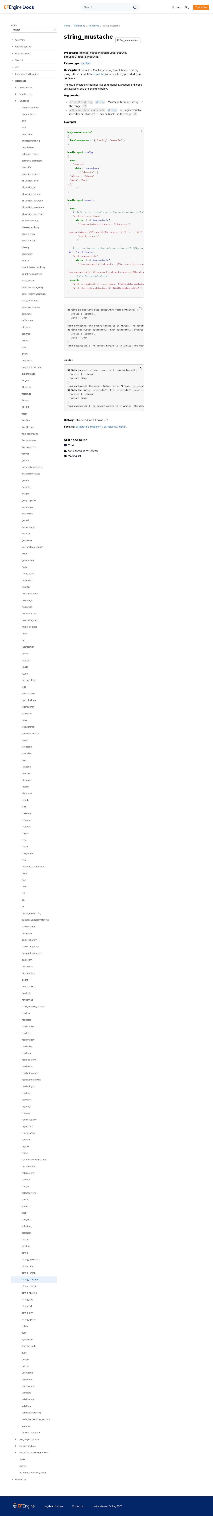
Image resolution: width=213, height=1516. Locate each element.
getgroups (27, 506)
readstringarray (30, 1072)
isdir (24, 686)
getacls (25, 460)
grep (24, 553)
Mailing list (74, 456)
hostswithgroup (30, 620)
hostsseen (27, 606)
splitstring (27, 1226)
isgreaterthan (29, 700)
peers (25, 979)
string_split (27, 1299)
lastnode (26, 766)
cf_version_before (31, 193)
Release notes (22, 53)
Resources (20, 1479)
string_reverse (29, 1292)
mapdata (26, 826)
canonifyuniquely (31, 173)
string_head (28, 1266)
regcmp (26, 1112)
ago (24, 120)
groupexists (28, 560)
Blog (187, 7)
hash (24, 566)
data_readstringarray (32, 287)
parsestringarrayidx (32, 953)
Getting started (23, 46)
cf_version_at (29, 187)
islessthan (27, 713)
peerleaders (28, 973)
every (25, 353)
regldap (26, 1139)
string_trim (27, 1312)
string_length (29, 1272)
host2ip (26, 586)
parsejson (27, 933)
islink (24, 720)
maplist (25, 833)
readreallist (27, 1066)
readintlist (27, 1046)
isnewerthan (28, 726)
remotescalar (28, 1166)
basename (27, 134)
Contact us (77, 1506)
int (23, 640)
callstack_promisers (32, 160)
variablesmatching (31, 1412)
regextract (27, 1126)
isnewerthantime (30, 733)
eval (24, 347)
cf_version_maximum (33, 207)
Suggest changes (128, 40)
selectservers (29, 1192)
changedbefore (30, 220)
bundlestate (28, 147)
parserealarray (29, 939)
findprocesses (29, 447)
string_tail (27, 1306)
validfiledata (28, 1399)
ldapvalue (27, 793)
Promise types (26, 94)
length (25, 799)
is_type (25, 673)
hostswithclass (29, 613)
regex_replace (29, 1119)
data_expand (28, 280)
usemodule (27, 1372)
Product (176, 7)
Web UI (19, 60)
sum (24, 1332)
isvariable (26, 753)
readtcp (26, 1092)
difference (27, 320)
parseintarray (28, 926)
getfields (26, 486)
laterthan (26, 773)
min (24, 859)
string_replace (29, 1286)
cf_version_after (30, 180)
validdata (26, 1392)
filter (24, 413)
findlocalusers (29, 440)
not (23, 879)
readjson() (96, 426)
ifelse (24, 633)
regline (25, 1146)
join (24, 759)
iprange (26, 660)
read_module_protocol (33, 1006)
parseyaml (27, 959)
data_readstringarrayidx (34, 293)
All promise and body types (32, 1472)
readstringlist (28, 1086)
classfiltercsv (28, 233)
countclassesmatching (33, 267)
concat (25, 260)
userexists (27, 1379)
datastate (27, 313)
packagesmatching (31, 913)
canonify (26, 167)
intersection (28, 646)
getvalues (27, 540)
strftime (26, 1246)
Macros (22, 1465)
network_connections (33, 866)
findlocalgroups (30, 433)
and (24, 127)
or (23, 906)
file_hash (26, 380)
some (25, 1206)
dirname (26, 327)
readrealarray (29, 1059)
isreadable (27, 746)
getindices (27, 513)
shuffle (25, 1199)
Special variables (27, 1445)
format (25, 453)
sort (24, 1212)
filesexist (26, 393)
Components (25, 87)
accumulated (28, 114)
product (26, 993)
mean (25, 846)
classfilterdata (29, 240)
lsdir (24, 806)
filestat (25, 407)
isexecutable (28, 693)
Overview (20, 39)
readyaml (26, 1099)
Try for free (201, 7)
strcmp (25, 1239)
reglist (25, 1152)
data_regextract (30, 300)
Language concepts (29, 1439)
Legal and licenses (53, 1506)
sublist (25, 1326)
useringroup (28, 1385)
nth (23, 893)
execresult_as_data (31, 367)
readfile (26, 1033)
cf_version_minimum (32, 213)
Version (14, 25)
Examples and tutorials (26, 73)
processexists (29, 986)
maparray (27, 819)
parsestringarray (30, 946)
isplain (25, 740)
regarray (26, 1106)
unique (25, 1359)
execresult (27, 360)
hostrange (27, 600)
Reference (20, 80)
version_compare (31, 1432)
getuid (25, 520)
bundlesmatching (31, 140)
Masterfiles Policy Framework (34, 1452)
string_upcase (29, 1319)
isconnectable (29, 680)
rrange (25, 1186)
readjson (26, 1053)
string (25, 1252)
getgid (25, 493)
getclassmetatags (31, 473)
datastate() (99, 74)
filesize (25, 400)
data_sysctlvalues (31, 307)
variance (26, 1425)
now (24, 886)
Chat (71, 445)
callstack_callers (30, 153)
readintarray (28, 1039)
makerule (26, 813)
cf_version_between (32, 200)
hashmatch (27, 580)
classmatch (27, 253)
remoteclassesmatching (34, 1159)
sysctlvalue (27, 1339)
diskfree (26, 333)
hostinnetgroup (30, 593)
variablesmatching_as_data (36, 1419)
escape (25, 340)
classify (25, 247)
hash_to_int (28, 573)
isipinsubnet (28, 706)
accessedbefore (30, 107)
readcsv (26, 1013)
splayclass (27, 1219)
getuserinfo (28, 526)
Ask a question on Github (83, 450)
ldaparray (26, 779)
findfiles (26, 420)
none (24, 873)
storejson (26, 1232)
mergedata (27, 853)
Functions (24, 100)
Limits (22, 1459)
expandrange (28, 373)
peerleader (27, 966)
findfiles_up (28, 427)
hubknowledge (29, 626)
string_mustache (30, 1279)
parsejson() (110, 426)
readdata (26, 1019)
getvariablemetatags (32, 546)
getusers (26, 533)
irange (25, 666)
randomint (27, 999)
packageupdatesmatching (35, 919)
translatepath (29, 1346)
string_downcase (30, 1259)
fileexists (26, 387)
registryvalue (28, 1132)
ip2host (26, 653)
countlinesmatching (32, 273)
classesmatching (30, 227)
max (24, 839)
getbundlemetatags (32, 466)
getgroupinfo (29, 500)
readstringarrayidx (31, 1079)
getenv (25, 480)
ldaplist (25, 786)
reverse (26, 1179)
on (23, 899)
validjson (26, 1405)
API (17, 67)
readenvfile (28, 1026)
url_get (25, 1365)
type (24, 1352)
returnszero (28, 1172)
